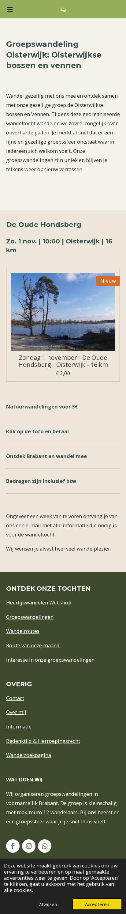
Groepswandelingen (30, 616)
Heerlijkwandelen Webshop (38, 602)
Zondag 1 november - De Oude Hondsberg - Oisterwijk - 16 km (63, 361)
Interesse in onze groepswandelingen (50, 659)
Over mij (16, 712)
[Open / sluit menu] (10, 9)
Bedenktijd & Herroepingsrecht (43, 740)
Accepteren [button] (97, 904)
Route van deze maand (33, 645)
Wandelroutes (22, 630)
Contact (15, 697)
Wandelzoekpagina (28, 754)
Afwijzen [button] (48, 904)
